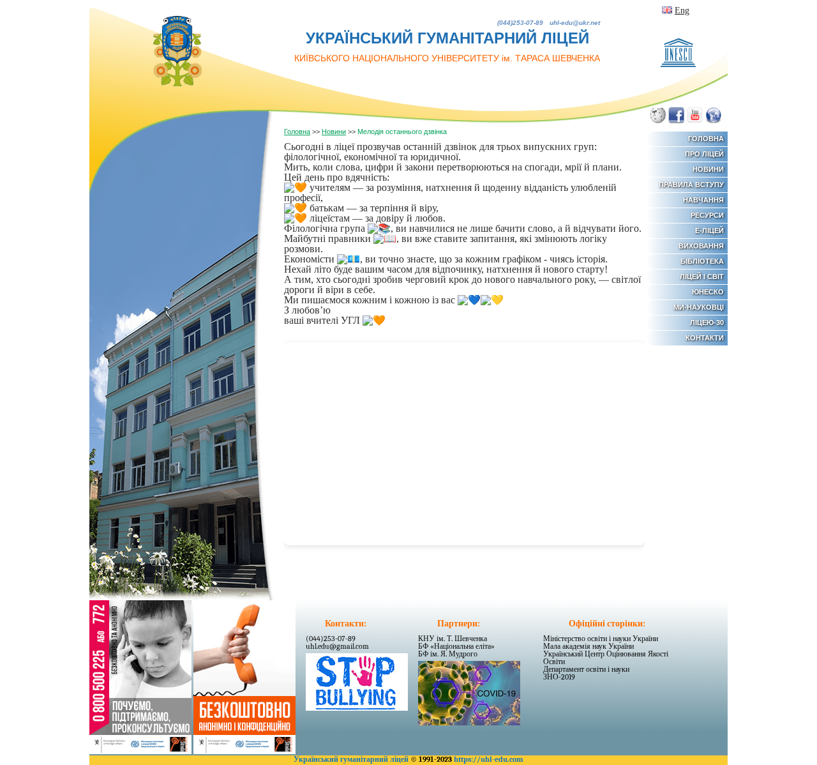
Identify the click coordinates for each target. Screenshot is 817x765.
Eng (682, 10)
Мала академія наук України (588, 646)
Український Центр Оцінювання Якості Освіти (605, 657)
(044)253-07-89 (331, 638)
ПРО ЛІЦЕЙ (704, 154)
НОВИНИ (708, 169)
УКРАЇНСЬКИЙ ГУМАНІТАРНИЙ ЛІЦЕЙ (447, 46)
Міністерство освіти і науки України (600, 638)
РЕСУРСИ (707, 215)
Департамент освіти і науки (586, 669)
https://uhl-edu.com (488, 759)
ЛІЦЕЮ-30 (707, 322)
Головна (297, 131)
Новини (334, 131)
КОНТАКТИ (705, 338)
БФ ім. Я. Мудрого (447, 653)
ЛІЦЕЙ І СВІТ (702, 276)
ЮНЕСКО (708, 292)
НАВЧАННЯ (703, 200)
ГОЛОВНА (706, 138)
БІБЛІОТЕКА (702, 261)
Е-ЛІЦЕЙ (709, 230)
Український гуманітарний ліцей (351, 759)
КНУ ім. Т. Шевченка (452, 638)
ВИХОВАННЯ (701, 246)
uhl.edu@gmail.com (337, 646)
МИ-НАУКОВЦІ (698, 307)
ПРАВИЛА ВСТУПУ (691, 184)
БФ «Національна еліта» (456, 646)
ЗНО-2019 (559, 676)
